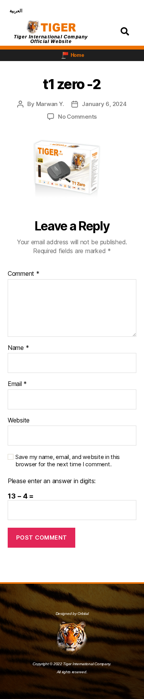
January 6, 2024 (104, 104)
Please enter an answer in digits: (52, 481)
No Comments (77, 116)
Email (17, 384)
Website (19, 420)
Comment (24, 273)
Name (18, 348)
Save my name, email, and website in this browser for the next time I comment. (67, 461)
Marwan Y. (50, 104)
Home (77, 55)
